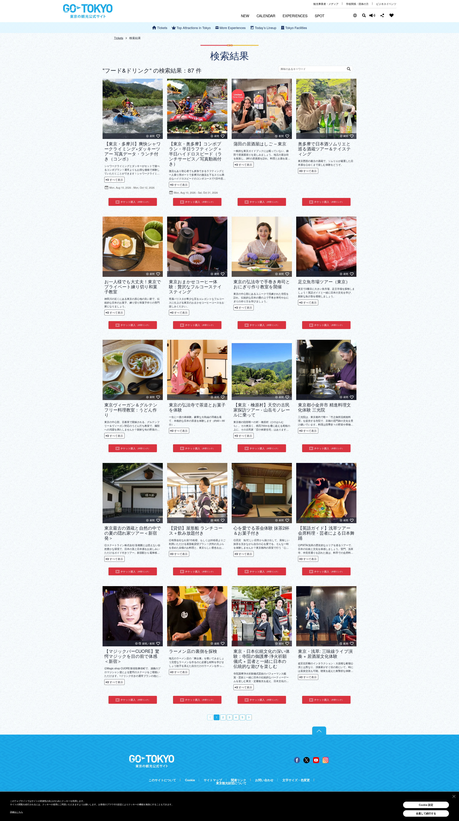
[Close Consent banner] (454, 796)
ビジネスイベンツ (386, 4)
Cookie (190, 780)
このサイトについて (162, 780)
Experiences (295, 15)
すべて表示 (116, 179)
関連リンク (238, 780)
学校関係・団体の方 (357, 4)
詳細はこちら (16, 812)
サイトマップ (213, 780)
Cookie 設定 (426, 804)
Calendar (266, 15)
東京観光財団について (231, 783)
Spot (319, 15)
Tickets (118, 38)
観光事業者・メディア (326, 4)
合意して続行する (426, 813)
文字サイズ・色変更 (296, 780)
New (245, 15)
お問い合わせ (264, 780)
